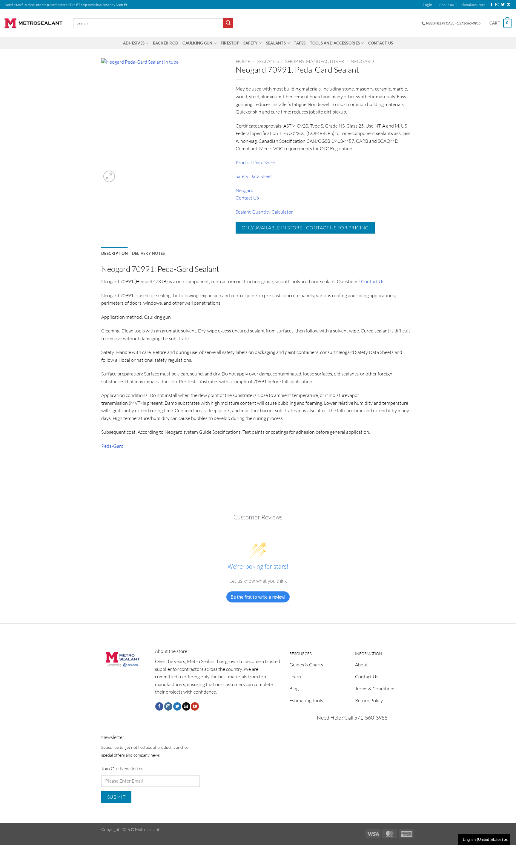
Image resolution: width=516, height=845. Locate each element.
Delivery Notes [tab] (148, 253)
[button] (427, 4)
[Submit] (228, 23)
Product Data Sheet (256, 162)
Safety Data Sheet (254, 176)
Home (243, 61)
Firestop (230, 43)
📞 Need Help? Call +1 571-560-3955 (450, 23)
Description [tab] (114, 253)
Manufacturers (472, 4)
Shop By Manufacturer (314, 61)
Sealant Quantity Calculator (264, 212)
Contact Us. (373, 281)
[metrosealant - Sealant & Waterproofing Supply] (34, 23)
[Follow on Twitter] (503, 5)
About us (446, 4)
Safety (250, 43)
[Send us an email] (508, 5)
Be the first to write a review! (258, 597)
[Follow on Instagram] (497, 5)
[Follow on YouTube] (195, 706)
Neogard (362, 61)
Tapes (299, 43)
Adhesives (134, 43)
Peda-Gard (112, 446)
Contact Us (380, 43)
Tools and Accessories (335, 43)
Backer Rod (166, 43)
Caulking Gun (197, 43)
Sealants (276, 43)
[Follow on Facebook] (491, 5)
